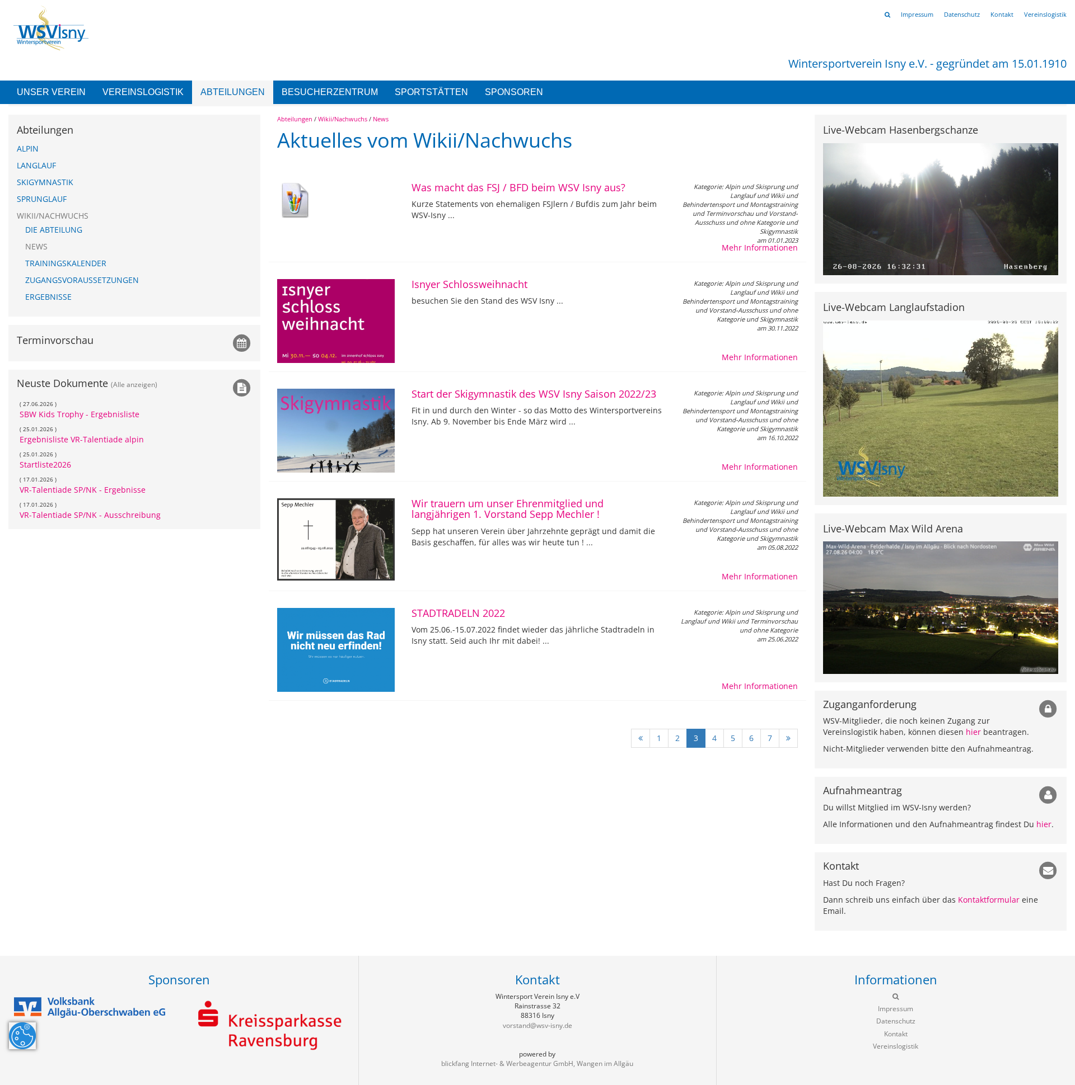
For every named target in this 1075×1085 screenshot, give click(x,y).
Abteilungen (232, 92)
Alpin (28, 148)
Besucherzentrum (330, 92)
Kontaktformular (989, 899)
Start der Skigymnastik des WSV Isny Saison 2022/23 (534, 393)
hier (973, 732)
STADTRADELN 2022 (458, 613)
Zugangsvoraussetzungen (82, 280)
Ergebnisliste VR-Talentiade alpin (82, 439)
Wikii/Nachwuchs (342, 119)
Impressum (917, 14)
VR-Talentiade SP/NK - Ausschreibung (90, 515)
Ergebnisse (48, 296)
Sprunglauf (42, 199)
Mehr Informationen (760, 247)
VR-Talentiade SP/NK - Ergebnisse (83, 489)
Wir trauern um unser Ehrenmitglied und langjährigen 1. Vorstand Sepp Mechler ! (508, 509)
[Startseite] (48, 27)
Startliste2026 (45, 464)
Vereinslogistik (143, 92)
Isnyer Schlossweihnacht (469, 284)
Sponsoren (514, 92)
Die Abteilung (53, 229)
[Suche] (887, 14)
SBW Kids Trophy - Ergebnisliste (79, 414)
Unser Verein (51, 92)
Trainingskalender (65, 263)
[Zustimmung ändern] (22, 1035)
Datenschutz (962, 14)
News (381, 119)
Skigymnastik (45, 182)
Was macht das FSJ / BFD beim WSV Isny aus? (518, 187)
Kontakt (1001, 14)
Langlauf (36, 165)
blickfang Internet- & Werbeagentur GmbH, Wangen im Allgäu (537, 1063)
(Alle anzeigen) (134, 384)
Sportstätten (431, 92)
